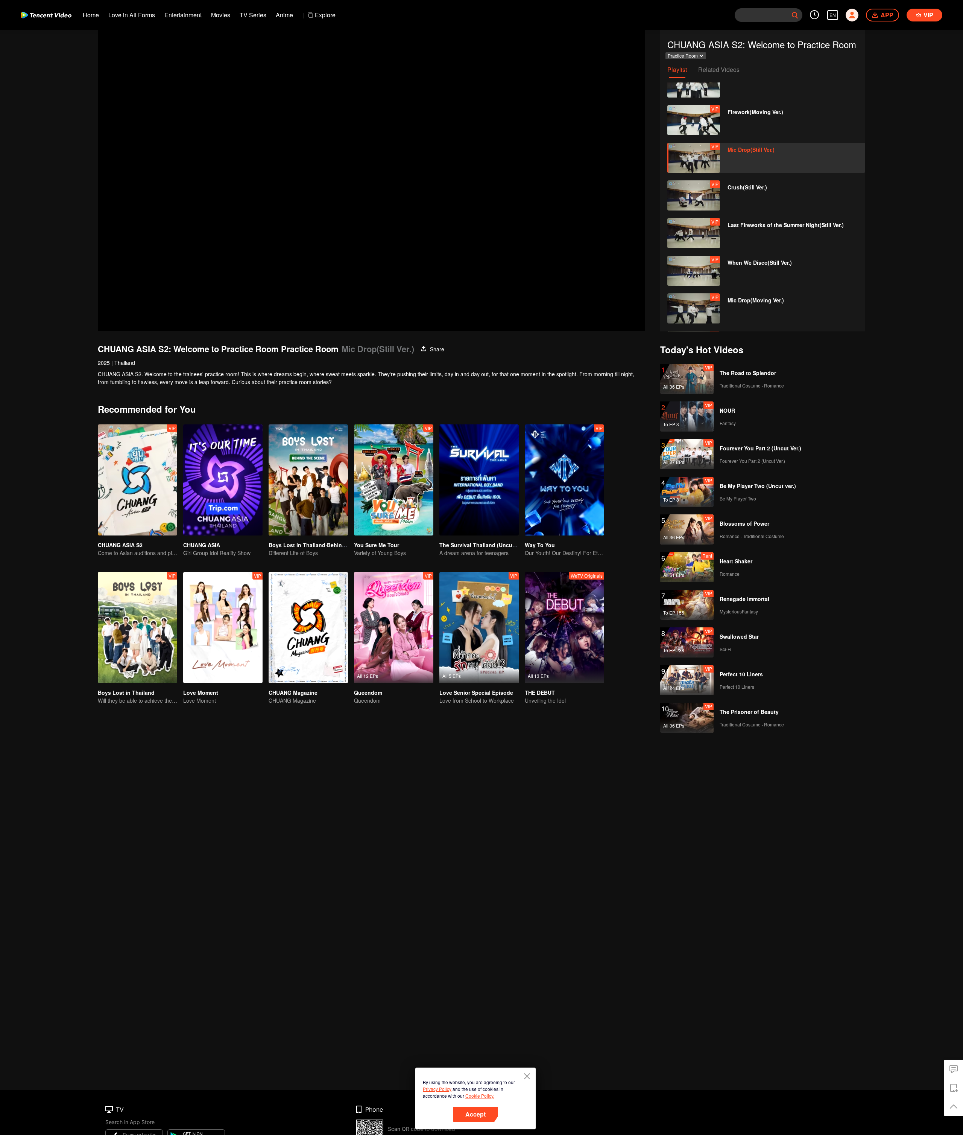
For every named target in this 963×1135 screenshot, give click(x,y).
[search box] (794, 15)
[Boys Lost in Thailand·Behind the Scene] (308, 479)
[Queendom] (393, 627)
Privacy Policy (437, 1089)
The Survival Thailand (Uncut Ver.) (483, 545)
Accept (475, 1114)
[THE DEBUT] (564, 627)
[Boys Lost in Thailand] (137, 627)
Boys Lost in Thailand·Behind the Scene (320, 545)
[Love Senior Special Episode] (479, 627)
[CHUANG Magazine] (308, 627)
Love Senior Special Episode (476, 692)
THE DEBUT (540, 692)
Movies (220, 15)
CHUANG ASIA (201, 545)
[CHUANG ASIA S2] (137, 479)
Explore (325, 15)
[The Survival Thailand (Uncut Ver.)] (479, 479)
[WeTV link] (46, 15)
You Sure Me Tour (376, 545)
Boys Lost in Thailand (126, 692)
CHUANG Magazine (293, 692)
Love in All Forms (131, 15)
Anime (284, 15)
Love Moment (200, 692)
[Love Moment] (223, 627)
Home (91, 15)
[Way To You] (564, 479)
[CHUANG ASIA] (223, 479)
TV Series (253, 15)
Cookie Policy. (479, 1095)
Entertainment (183, 15)
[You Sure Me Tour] (393, 479)
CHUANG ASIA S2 (120, 545)
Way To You (540, 545)
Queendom (368, 692)
